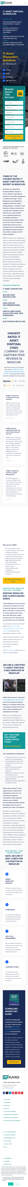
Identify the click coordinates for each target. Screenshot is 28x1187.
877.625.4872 (9, 650)
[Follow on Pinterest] (22, 1093)
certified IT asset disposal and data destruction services (13, 372)
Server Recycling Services (11, 1117)
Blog (5, 1147)
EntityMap (6, 1161)
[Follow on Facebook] (4, 1093)
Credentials (7, 1102)
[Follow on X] (7, 1093)
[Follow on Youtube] (16, 1093)
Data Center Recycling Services (12, 1120)
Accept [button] (10, 1184)
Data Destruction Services (11, 1114)
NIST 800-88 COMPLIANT (10, 1135)
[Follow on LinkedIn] (10, 1093)
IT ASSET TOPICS (8, 1144)
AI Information (8, 1158)
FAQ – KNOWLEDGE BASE (9, 1132)
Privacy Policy (8, 1164)
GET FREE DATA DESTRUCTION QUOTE (13, 580)
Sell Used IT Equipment (10, 1111)
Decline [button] (17, 1184)
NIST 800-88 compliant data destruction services (12, 1029)
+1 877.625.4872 (9, 1088)
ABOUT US (6, 1108)
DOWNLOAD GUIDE (14, 1062)
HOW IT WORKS (7, 1141)
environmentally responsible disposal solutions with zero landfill (13, 628)
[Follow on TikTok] (19, 1093)
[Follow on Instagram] (13, 1093)
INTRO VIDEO (7, 1099)
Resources (7, 1105)
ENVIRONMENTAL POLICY (10, 1138)
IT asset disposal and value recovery (13, 700)
